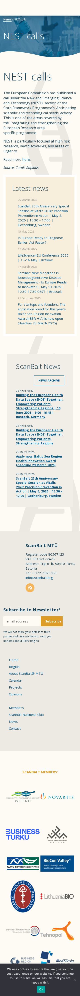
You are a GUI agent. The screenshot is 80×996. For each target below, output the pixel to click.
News (13, 721)
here (26, 159)
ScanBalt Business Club (26, 714)
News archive (49, 380)
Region (14, 666)
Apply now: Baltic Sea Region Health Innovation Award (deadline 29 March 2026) (39, 460)
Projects (15, 687)
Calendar (15, 680)
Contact (15, 728)
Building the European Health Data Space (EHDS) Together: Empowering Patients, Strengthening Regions (39, 436)
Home (7, 19)
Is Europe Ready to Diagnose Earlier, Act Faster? (40, 240)
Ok (41, 989)
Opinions (15, 694)
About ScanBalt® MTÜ (26, 673)
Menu (11, 7)
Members (16, 707)
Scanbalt (65, 21)
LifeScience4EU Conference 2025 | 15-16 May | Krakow (43, 257)
